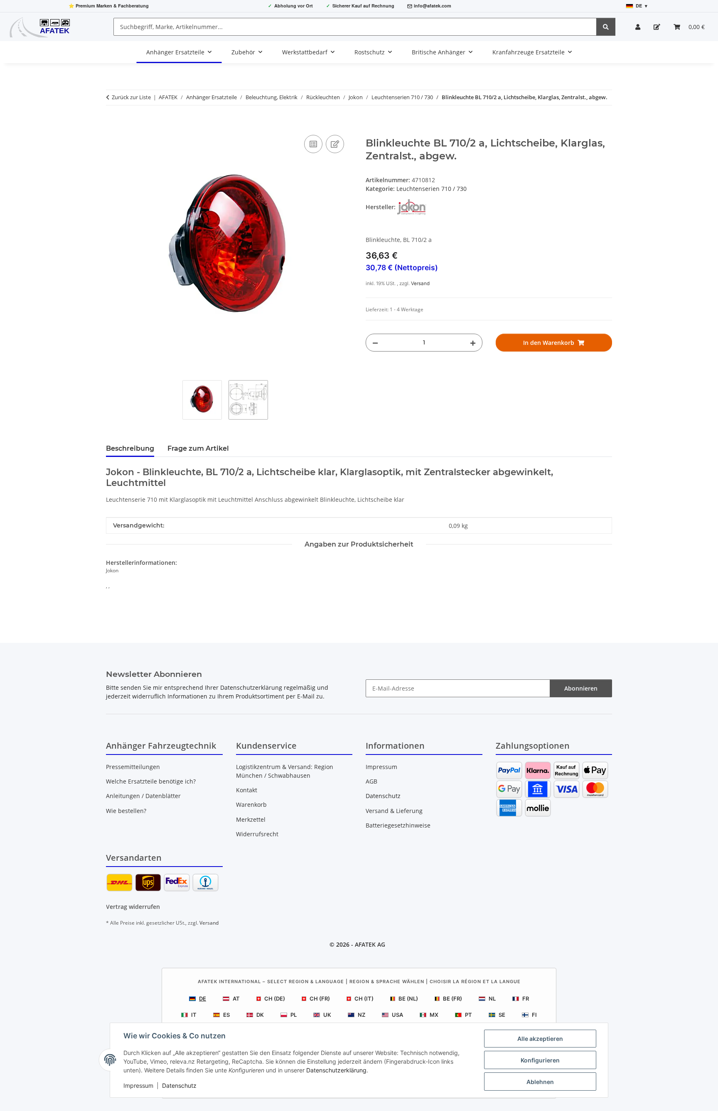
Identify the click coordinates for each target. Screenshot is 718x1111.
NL (492, 998)
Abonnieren (581, 688)
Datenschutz (179, 1085)
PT (468, 1014)
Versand (420, 283)
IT (194, 1014)
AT (236, 998)
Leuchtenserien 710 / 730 (431, 189)
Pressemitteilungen (133, 767)
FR (525, 998)
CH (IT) (364, 998)
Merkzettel (251, 819)
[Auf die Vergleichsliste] (313, 144)
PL (293, 1014)
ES (226, 1014)
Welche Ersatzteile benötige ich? (151, 781)
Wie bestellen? (126, 811)
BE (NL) (408, 998)
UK (327, 1014)
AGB (371, 781)
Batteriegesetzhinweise (398, 825)
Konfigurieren (540, 1060)
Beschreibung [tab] (130, 448)
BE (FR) (452, 998)
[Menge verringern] (375, 342)
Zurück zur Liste (131, 97)
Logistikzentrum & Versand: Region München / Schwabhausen (284, 771)
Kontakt (246, 790)
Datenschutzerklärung (336, 1070)
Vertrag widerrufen (133, 907)
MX (434, 1014)
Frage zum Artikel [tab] (198, 448)
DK (260, 1014)
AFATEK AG (370, 944)
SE (502, 1014)
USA (397, 1014)
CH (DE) (274, 998)
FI (534, 1014)
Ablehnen (540, 1081)
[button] (638, 26)
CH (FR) (320, 998)
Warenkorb (251, 804)
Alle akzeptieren (540, 1038)
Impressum (138, 1085)
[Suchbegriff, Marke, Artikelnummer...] (605, 27)
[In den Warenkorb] (112, 123)
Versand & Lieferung (394, 811)
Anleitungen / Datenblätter (143, 796)
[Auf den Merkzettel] (335, 144)
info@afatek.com (432, 5)
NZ (361, 1014)
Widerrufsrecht (257, 834)
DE (202, 998)
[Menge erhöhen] (473, 342)
